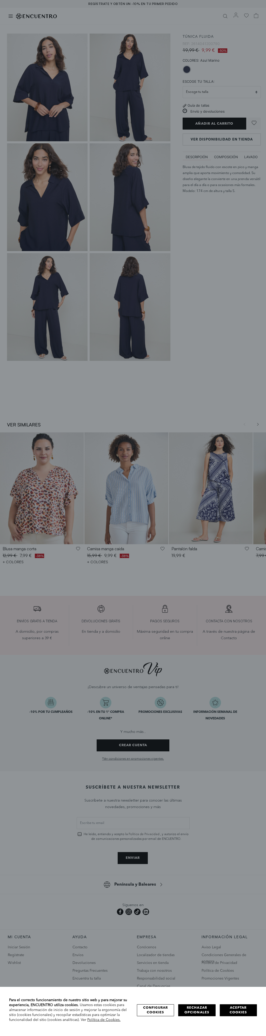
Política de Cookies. (104, 1020)
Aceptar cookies (238, 1010)
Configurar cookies (155, 1010)
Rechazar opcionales (196, 1010)
